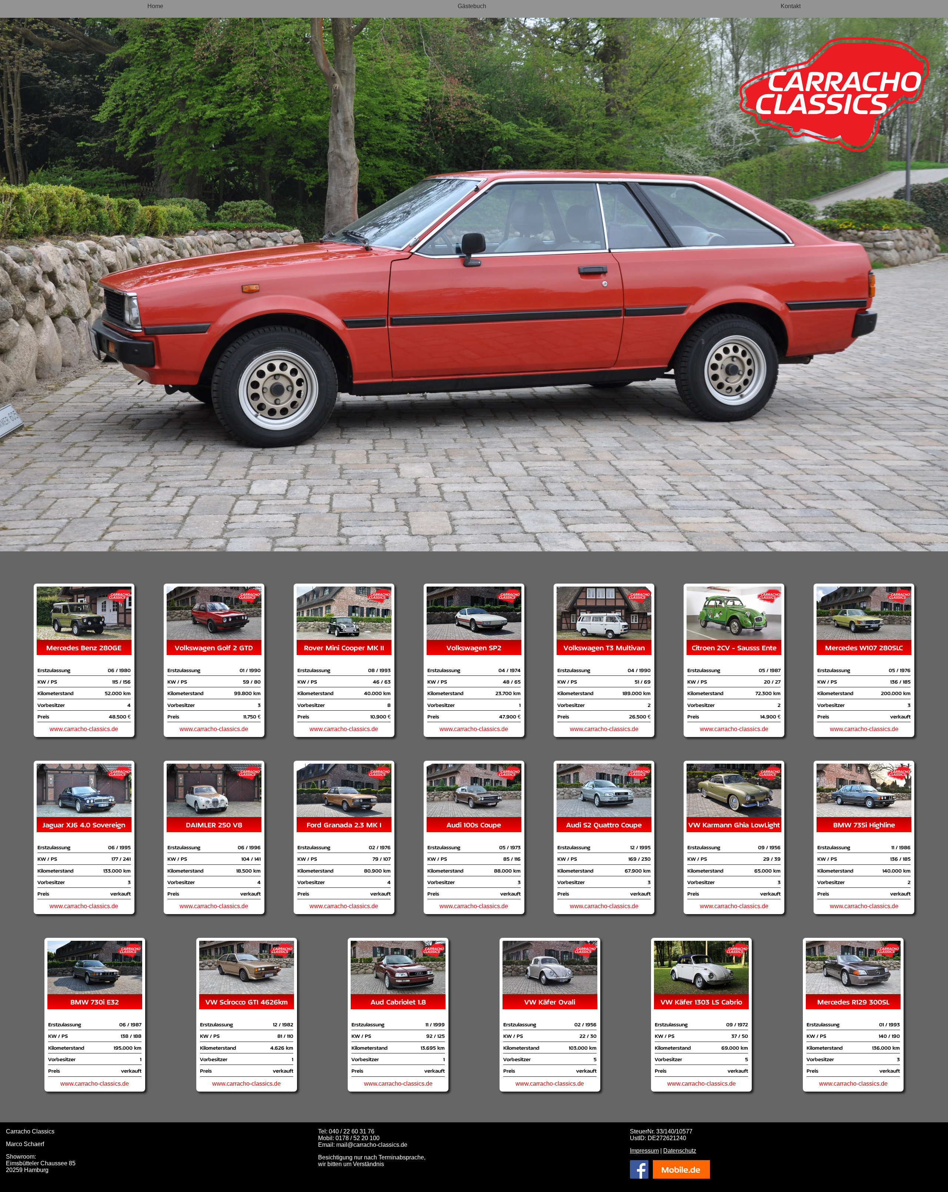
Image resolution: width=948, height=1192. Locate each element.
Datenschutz (679, 1151)
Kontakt (791, 6)
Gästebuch (472, 6)
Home (155, 6)
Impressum (644, 1151)
